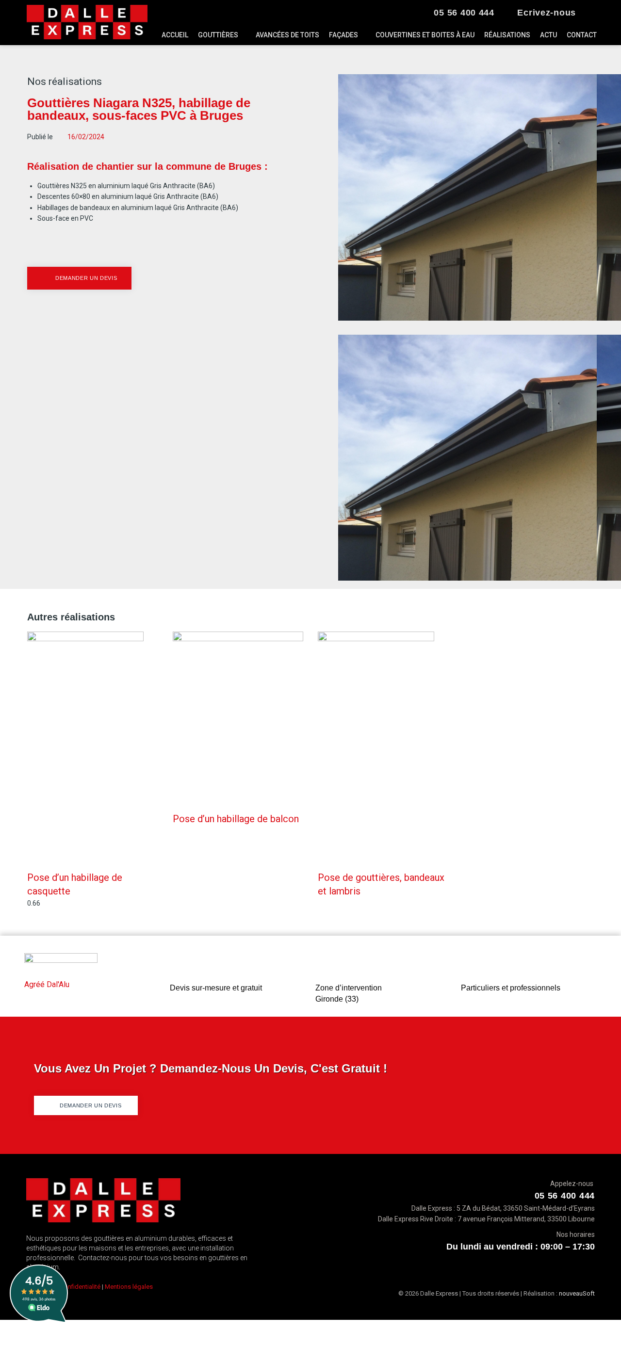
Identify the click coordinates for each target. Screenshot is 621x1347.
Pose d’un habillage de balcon (236, 819)
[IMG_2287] (467, 318)
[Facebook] (593, 13)
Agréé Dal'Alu (46, 984)
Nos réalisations (64, 81)
